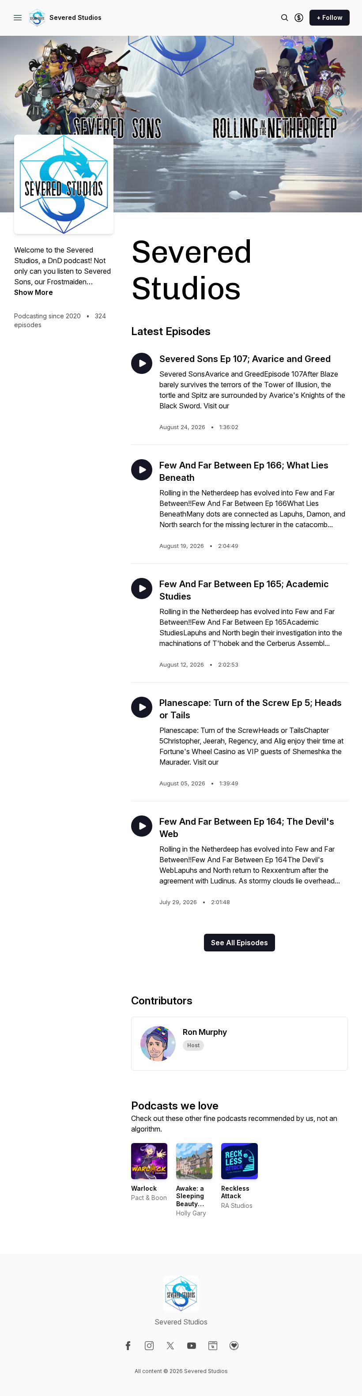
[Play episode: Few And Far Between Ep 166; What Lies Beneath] (141, 469)
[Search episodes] (284, 17)
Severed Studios (75, 17)
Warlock (144, 1188)
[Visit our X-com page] (170, 1345)
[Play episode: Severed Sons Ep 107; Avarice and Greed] (141, 363)
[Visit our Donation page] (234, 1345)
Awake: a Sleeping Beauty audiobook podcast (192, 1204)
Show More (33, 292)
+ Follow (330, 17)
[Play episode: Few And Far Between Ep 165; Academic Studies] (141, 588)
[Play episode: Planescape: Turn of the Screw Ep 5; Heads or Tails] (141, 707)
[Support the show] (299, 17)
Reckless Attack (235, 1192)
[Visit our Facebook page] (128, 1345)
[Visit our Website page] (212, 1345)
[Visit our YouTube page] (191, 1345)
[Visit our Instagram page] (149, 1345)
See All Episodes (239, 942)
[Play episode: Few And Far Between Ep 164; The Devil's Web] (141, 826)
